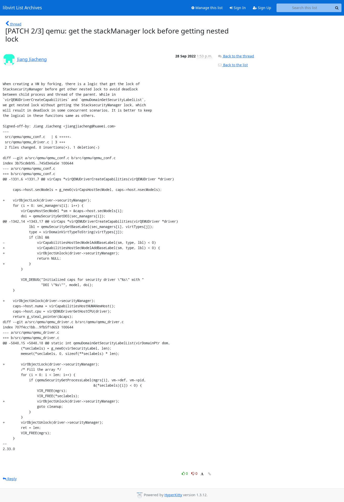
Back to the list (235, 64)
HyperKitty (173, 494)
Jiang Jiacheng (32, 59)
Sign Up (264, 7)
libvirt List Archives (22, 8)
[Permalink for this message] (209, 474)
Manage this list (208, 7)
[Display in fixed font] (202, 474)
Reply (11, 478)
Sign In (239, 7)
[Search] (336, 8)
